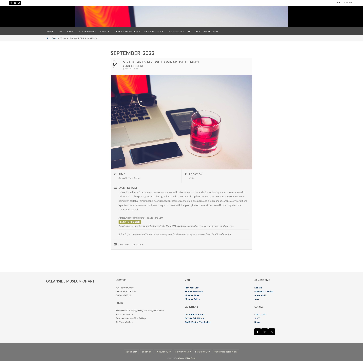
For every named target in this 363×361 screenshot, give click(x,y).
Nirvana (180, 358)
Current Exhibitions (194, 314)
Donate (258, 287)
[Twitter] (18, 3)
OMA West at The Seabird (198, 322)
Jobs (256, 299)
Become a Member (263, 291)
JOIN (338, 3)
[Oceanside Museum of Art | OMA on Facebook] (257, 331)
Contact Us (260, 314)
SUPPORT (348, 3)
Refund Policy (202, 352)
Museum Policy (192, 299)
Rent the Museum (194, 291)
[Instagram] (15, 3)
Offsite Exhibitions (194, 318)
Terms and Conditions (226, 352)
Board (257, 322)
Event (54, 38)
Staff (257, 318)
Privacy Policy (183, 352)
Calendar (124, 244)
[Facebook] (11, 3)
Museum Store (192, 295)
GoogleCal (137, 244)
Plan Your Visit (192, 287)
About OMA (260, 295)
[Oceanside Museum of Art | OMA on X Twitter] (271, 331)
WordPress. (191, 358)
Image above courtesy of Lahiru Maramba (209, 234)
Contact (146, 352)
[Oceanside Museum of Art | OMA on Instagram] (264, 331)
